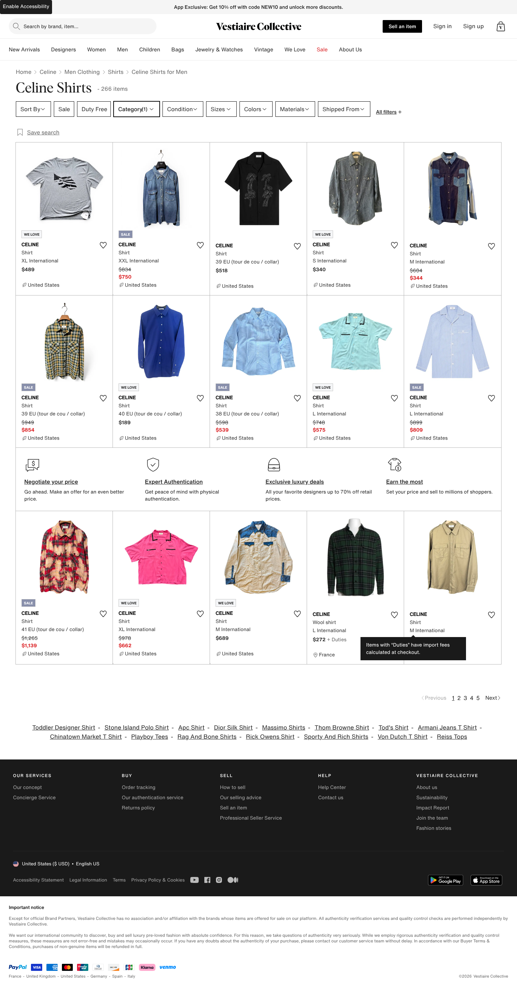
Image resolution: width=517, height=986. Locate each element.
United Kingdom (41, 976)
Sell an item (402, 26)
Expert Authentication (174, 481)
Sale (322, 49)
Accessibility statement (38, 880)
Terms (119, 880)
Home (23, 72)
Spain (117, 976)
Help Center (332, 787)
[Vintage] (279, 49)
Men (122, 49)
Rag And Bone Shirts (207, 736)
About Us (350, 49)
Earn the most (404, 481)
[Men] (133, 49)
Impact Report (432, 808)
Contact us (331, 797)
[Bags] (189, 49)
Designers (63, 49)
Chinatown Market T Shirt (86, 736)
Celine (47, 72)
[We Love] (311, 49)
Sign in (442, 26)
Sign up (473, 26)
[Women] (111, 49)
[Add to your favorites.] (103, 245)
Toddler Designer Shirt (63, 727)
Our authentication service (152, 797)
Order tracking (138, 787)
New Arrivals (24, 49)
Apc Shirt (191, 727)
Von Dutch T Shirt (403, 736)
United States (73, 976)
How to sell (232, 787)
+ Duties (336, 639)
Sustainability (432, 797)
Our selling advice (240, 797)
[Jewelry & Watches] (248, 49)
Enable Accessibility (26, 6)
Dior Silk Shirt (233, 727)
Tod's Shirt (393, 727)
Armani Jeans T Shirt (447, 727)
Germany (98, 976)
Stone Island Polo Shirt (136, 727)
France (15, 976)
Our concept (27, 787)
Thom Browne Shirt (342, 727)
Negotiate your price (51, 481)
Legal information (88, 880)
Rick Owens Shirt (270, 736)
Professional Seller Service (251, 818)
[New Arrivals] (45, 49)
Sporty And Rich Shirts (336, 736)
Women (96, 49)
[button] (501, 26)
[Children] (165, 49)
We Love (295, 49)
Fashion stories (433, 828)
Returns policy (138, 808)
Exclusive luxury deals (295, 481)
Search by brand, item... (51, 26)
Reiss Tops (452, 736)
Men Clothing (82, 72)
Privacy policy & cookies (158, 880)
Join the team (432, 818)
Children (149, 49)
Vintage (263, 49)
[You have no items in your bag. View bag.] (501, 26)
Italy (131, 976)
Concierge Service (34, 797)
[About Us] (367, 49)
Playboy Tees (149, 736)
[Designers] (81, 49)
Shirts (115, 72)
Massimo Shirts (283, 727)
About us (426, 787)
